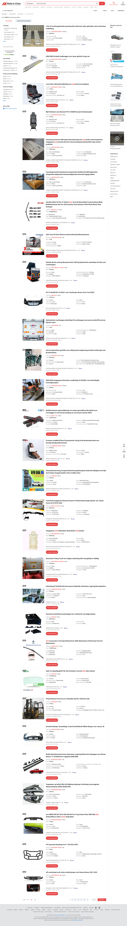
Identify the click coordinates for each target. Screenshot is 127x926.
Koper (95, 10)
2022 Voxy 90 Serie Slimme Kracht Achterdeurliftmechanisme (67, 234)
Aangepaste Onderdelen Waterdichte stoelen (65, 531)
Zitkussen (79, 7)
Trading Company (10, 61)
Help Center (29, 907)
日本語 (32, 909)
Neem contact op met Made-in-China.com (72, 907)
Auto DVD (73, 7)
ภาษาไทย (96, 909)
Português (55, 909)
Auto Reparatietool (115, 186)
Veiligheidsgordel (114, 180)
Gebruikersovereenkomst (46, 907)
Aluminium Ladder (58, 7)
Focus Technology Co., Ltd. (61, 915)
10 (27, 899)
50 (35, 899)
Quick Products (48, 911)
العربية (79, 909)
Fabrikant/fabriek (10, 63)
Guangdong (8, 89)
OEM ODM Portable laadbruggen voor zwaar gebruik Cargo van (68, 56)
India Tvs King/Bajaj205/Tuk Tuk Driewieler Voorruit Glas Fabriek (70, 671)
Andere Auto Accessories (10, 29)
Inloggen (123, 4)
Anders (7, 83)
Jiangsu (7, 92)
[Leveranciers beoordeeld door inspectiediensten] (10, 51)
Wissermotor (67, 7)
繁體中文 (27, 909)
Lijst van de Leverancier (23, 21)
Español (44, 909)
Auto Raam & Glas (11, 34)
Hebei (6, 98)
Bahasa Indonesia (115, 909)
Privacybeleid (57, 907)
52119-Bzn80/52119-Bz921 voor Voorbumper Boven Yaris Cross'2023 (70, 292)
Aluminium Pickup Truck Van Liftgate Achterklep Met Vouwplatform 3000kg (72, 558)
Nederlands (85, 909)
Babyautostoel (114, 191)
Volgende (101, 899)
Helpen (105, 10)
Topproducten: (28, 7)
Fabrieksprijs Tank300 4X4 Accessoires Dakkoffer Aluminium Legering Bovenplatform (76, 586)
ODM (7, 76)
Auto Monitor (50, 7)
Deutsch (49, 909)
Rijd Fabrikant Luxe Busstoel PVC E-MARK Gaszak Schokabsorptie (69, 112)
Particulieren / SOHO (10, 70)
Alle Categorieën (8, 10)
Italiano (61, 909)
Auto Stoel (8, 39)
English (15, 909)
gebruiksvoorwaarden (78, 920)
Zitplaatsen (86, 7)
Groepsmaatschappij (10, 68)
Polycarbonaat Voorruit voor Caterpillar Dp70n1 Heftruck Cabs (68, 699)
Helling (91, 7)
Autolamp (43, 7)
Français (38, 909)
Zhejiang (7, 94)
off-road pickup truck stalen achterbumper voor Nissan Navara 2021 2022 (71, 872)
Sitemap (85, 907)
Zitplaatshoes (36, 7)
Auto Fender (9, 32)
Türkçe (101, 909)
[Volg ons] (99, 907)
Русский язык (68, 909)
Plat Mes (112, 183)
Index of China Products (73, 911)
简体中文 (21, 909)
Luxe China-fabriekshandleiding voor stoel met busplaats (67, 84)
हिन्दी (91, 909)
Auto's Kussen (114, 194)
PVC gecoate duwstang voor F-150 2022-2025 (62, 844)
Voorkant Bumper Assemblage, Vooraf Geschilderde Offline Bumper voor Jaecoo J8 (75, 726)
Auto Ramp (9, 37)
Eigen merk (8, 81)
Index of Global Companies (87, 911)
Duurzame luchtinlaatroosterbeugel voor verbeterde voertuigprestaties (70, 614)
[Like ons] (96, 907)
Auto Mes (112, 188)
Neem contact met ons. (10, 108)
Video (24, 26)
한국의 (74, 909)
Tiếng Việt (107, 909)
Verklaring (36, 907)
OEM (7, 79)
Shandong (8, 96)
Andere (7, 66)
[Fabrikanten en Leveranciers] (11, 3)
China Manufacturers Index (60, 911)
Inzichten (91, 907)
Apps (112, 10)
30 (31, 899)
